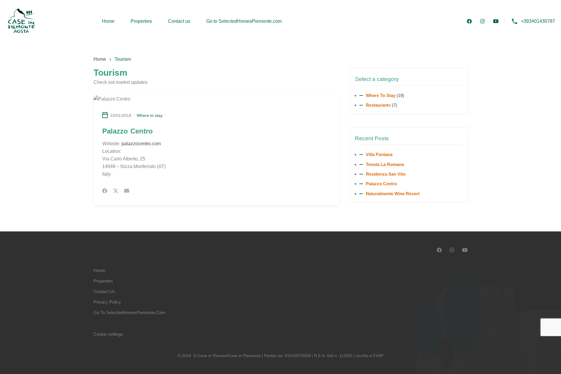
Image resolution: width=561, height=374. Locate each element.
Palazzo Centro (381, 183)
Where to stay (149, 115)
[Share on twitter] (115, 190)
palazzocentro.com (141, 143)
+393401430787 (538, 21)
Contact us (179, 21)
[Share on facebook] (104, 190)
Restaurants (378, 105)
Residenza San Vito (386, 174)
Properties (141, 21)
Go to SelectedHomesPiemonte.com (244, 21)
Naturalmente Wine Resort (393, 193)
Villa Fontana (379, 154)
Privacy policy (107, 301)
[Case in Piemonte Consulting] (21, 20)
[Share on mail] (126, 190)
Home (108, 21)
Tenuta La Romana (385, 164)
